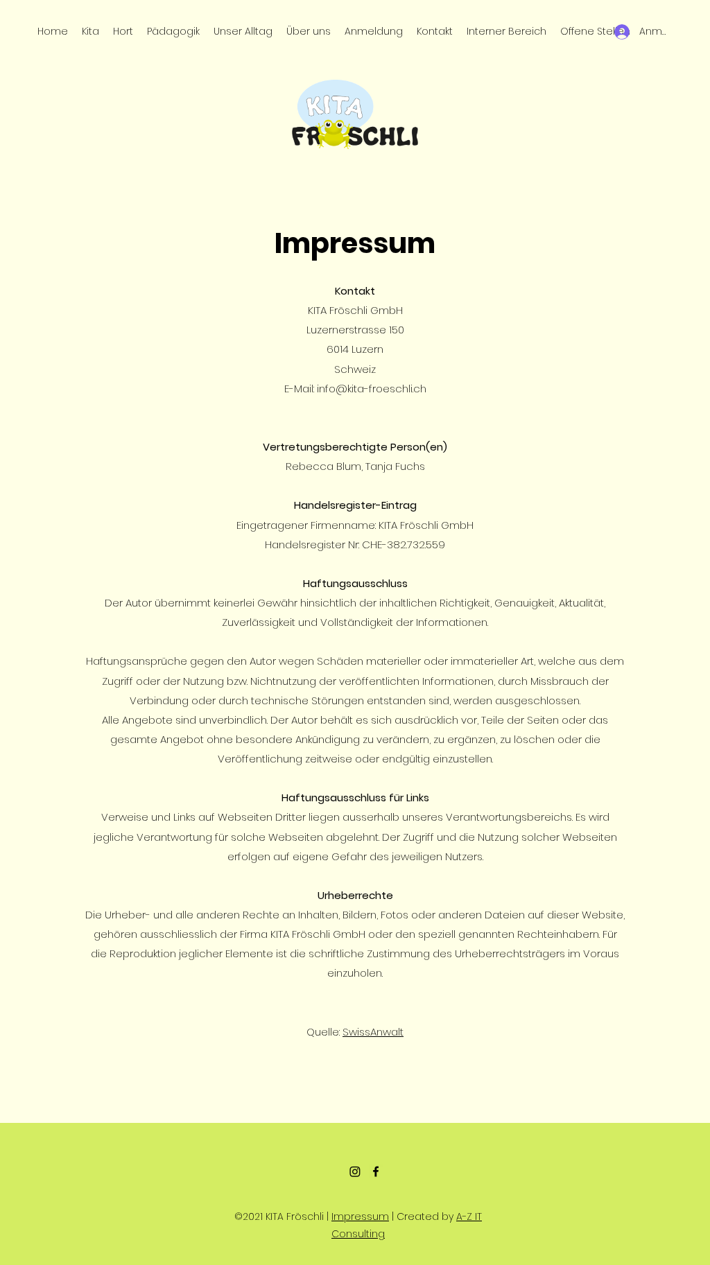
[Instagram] (355, 1171)
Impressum (360, 1216)
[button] (308, 31)
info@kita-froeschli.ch (371, 388)
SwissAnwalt (373, 1031)
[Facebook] (376, 1171)
